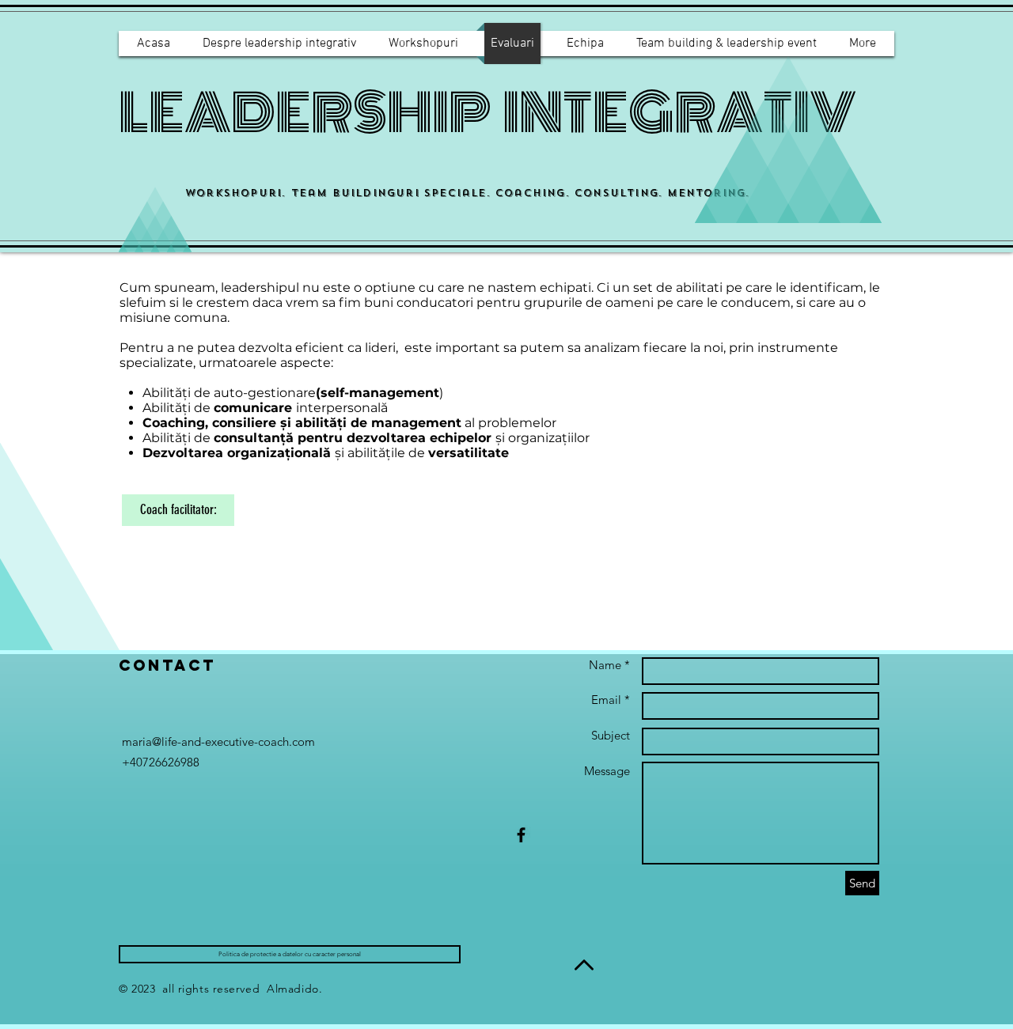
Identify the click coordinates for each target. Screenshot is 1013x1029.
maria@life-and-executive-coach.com (218, 741)
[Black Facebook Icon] (521, 835)
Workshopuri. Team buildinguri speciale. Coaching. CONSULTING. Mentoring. (467, 193)
